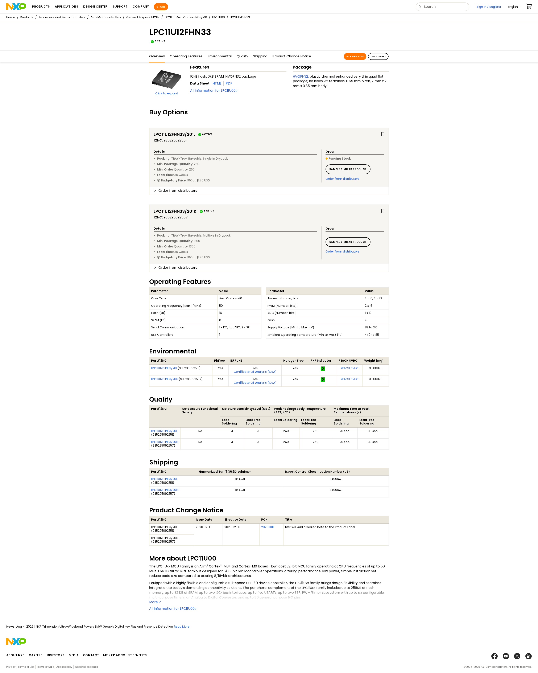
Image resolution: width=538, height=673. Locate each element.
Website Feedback (86, 667)
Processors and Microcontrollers (62, 17)
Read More (182, 626)
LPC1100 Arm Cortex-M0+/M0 (186, 17)
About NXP (15, 655)
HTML (216, 83)
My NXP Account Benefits (125, 655)
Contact (91, 655)
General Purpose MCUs (143, 17)
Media (74, 655)
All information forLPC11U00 (213, 90)
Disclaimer (242, 471)
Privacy (11, 667)
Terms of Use (26, 667)
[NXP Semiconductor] (16, 6)
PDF (229, 83)
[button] (514, 6)
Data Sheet (378, 56)
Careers (36, 655)
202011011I (267, 527)
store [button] (160, 6)
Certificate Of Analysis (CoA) (255, 372)
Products (26, 17)
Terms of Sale (45, 667)
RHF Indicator (321, 360)
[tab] (269, 191)
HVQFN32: (301, 76)
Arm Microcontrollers (106, 17)
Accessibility (64, 667)
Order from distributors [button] (177, 190)
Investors (56, 655)
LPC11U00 (218, 17)
